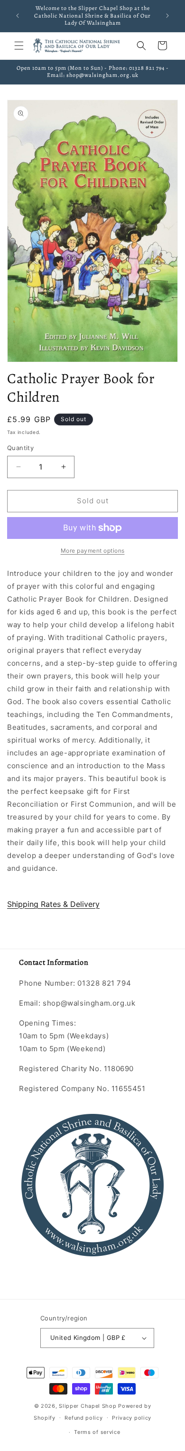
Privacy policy (131, 1417)
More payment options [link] (93, 550)
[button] (19, 45)
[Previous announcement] (17, 15)
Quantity (20, 448)
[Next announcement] (167, 15)
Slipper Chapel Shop (87, 1406)
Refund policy (83, 1417)
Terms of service (97, 1432)
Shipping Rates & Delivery (53, 904)
